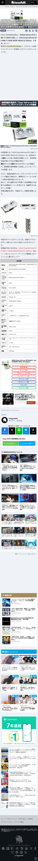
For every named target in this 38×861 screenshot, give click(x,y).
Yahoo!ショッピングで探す (24, 373)
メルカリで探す (24, 370)
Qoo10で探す (24, 385)
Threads (33, 432)
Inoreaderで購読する (28, 443)
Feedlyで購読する (11, 443)
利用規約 (30, 819)
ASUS (4, 415)
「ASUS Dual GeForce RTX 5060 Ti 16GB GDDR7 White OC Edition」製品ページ (19, 251)
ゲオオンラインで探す (24, 382)
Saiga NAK (19, 2)
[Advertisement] (19, 78)
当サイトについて (12, 819)
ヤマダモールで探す (24, 379)
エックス (12, 432)
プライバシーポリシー (8, 822)
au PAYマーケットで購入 (24, 376)
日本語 (32, 2)
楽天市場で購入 (24, 367)
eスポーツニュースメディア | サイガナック (19, 845)
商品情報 (3, 30)
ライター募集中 (20, 822)
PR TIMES (36, 148)
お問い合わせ (22, 819)
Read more (30, 402)
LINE (19, 432)
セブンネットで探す (24, 387)
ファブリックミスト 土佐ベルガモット (26, 554)
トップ (4, 819)
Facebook (5, 432)
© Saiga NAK (19, 855)
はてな (26, 430)
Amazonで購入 (24, 364)
